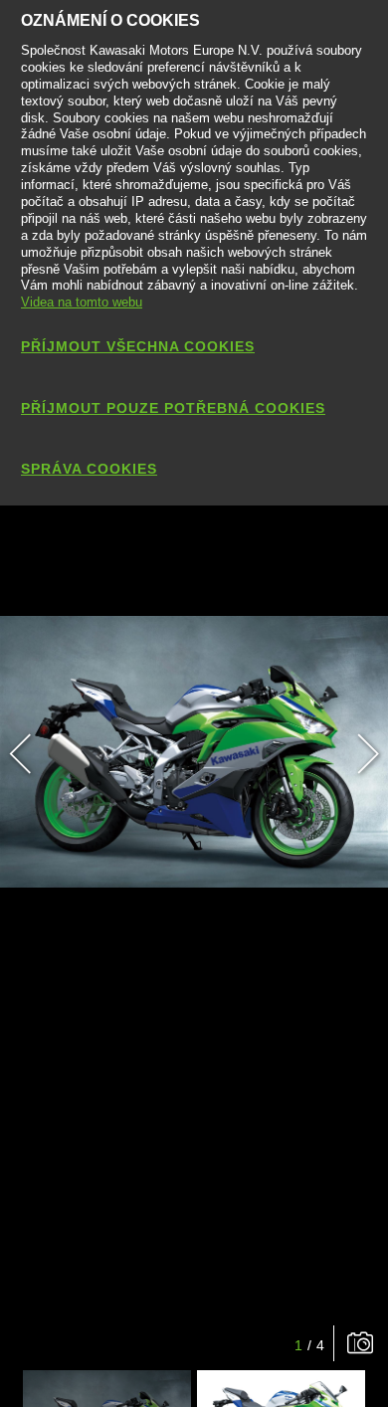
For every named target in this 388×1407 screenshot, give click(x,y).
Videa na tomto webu (81, 302)
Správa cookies (89, 469)
